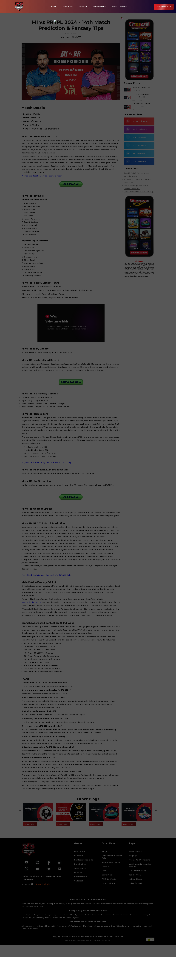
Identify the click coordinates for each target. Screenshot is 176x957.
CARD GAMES (99, 7)
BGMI (53, 7)
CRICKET (83, 7)
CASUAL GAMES (119, 7)
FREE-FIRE (68, 7)
